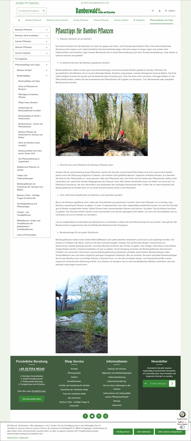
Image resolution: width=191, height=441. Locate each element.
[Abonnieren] (172, 383)
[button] (46, 29)
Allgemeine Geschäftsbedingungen (117, 373)
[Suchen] (44, 11)
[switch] (182, 427)
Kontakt (74, 369)
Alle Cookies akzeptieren (170, 431)
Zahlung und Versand (117, 369)
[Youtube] (92, 416)
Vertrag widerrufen (31, 399)
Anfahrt (74, 377)
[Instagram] (105, 416)
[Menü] (186, 411)
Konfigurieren (123, 431)
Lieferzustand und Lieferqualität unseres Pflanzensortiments (116, 395)
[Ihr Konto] (159, 11)
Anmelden (20, 3)
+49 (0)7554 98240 (31, 369)
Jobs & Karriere (74, 398)
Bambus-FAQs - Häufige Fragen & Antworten (74, 404)
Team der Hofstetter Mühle (74, 394)
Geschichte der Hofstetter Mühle (74, 389)
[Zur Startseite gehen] (95, 11)
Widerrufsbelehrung (116, 377)
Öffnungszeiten (74, 373)
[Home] (19, 20)
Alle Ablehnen (144, 431)
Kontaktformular (39, 391)
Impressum (116, 405)
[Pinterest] (98, 416)
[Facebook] (85, 416)
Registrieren (34, 3)
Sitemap (116, 401)
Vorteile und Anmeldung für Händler (74, 385)
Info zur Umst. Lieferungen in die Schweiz (116, 387)
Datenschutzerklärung (116, 381)
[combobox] (29, 11)
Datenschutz (12, 437)
